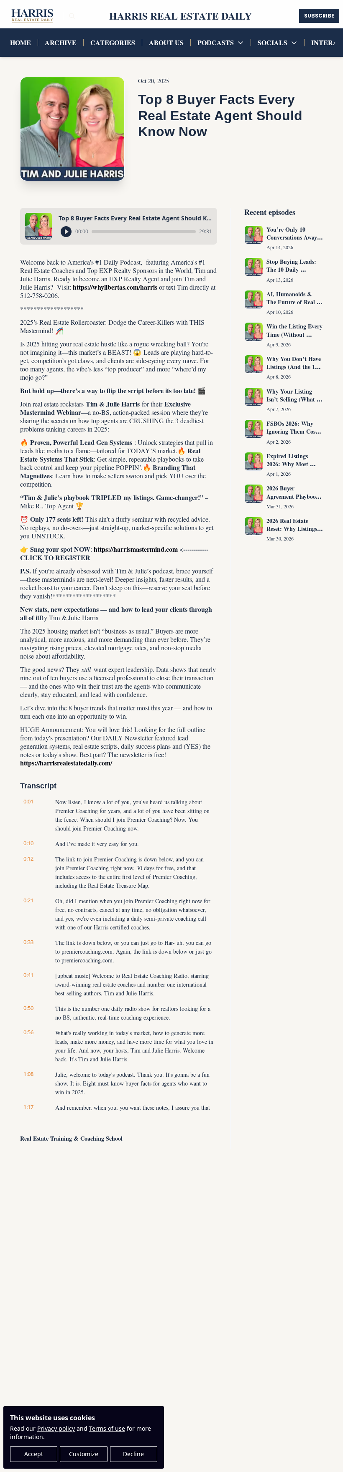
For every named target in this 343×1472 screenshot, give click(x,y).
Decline (133, 1454)
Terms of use (107, 1428)
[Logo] (31, 16)
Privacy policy (56, 1428)
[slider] (144, 231)
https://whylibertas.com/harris (115, 287)
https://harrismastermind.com (136, 549)
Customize (83, 1454)
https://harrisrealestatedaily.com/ (66, 763)
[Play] (66, 231)
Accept (33, 1454)
